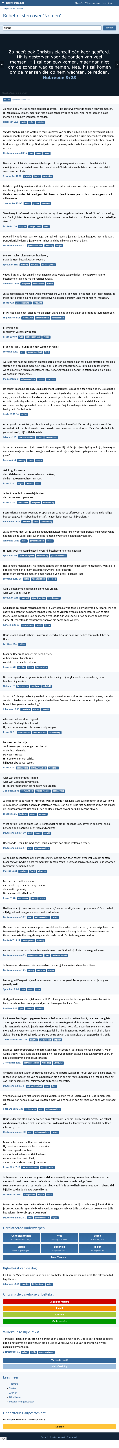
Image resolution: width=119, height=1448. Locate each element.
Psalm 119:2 (9, 483)
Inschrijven (107, 3)
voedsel (30, 1009)
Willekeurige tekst (92, 3)
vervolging (47, 176)
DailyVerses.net (9, 9)
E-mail (59, 1308)
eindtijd (33, 1040)
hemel (37, 833)
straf (36, 522)
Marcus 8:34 (9, 460)
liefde (27, 204)
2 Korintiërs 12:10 (12, 176)
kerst (46, 227)
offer (31, 122)
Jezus (30, 461)
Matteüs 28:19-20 (12, 1194)
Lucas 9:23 (8, 303)
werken (40, 1009)
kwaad (50, 284)
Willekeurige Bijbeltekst (21, 1332)
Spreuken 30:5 (10, 598)
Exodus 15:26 (10, 814)
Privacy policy (72, 1437)
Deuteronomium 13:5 (14, 970)
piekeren (42, 871)
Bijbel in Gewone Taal (21, 100)
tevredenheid (58, 318)
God (47, 352)
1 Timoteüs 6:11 (11, 1352)
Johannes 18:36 (11, 709)
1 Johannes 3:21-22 (13, 1109)
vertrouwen (28, 318)
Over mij (44, 1437)
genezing (42, 814)
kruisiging (38, 303)
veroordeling (46, 522)
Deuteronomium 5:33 (14, 245)
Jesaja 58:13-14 (11, 414)
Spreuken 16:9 (10, 265)
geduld (36, 204)
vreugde (27, 176)
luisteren (51, 379)
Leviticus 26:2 (10, 644)
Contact (61, 1437)
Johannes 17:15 (11, 284)
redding (40, 122)
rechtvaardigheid (27, 556)
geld (21, 1009)
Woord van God (38, 598)
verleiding (46, 1063)
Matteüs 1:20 (10, 226)
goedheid (35, 686)
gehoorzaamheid (35, 246)
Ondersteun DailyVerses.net (24, 1413)
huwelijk (34, 265)
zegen (38, 153)
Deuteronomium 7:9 (13, 1086)
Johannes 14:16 (11, 1284)
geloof (25, 1352)
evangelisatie (29, 1195)
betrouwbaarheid (26, 438)
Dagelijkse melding (59, 1302)
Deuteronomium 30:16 (15, 153)
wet (31, 153)
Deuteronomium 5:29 (14, 917)
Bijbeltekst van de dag (20, 1268)
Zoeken (20, 9)
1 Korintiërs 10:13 (12, 1063)
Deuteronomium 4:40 (14, 1132)
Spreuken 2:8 (10, 556)
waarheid (25, 598)
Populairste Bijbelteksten (21, 1402)
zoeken (29, 484)
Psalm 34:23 (9, 667)
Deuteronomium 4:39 (14, 833)
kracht (37, 176)
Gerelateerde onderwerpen (24, 1228)
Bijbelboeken (15, 1397)
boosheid (46, 204)
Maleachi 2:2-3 (10, 379)
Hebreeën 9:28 (10, 122)
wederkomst (45, 1040)
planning (24, 265)
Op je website (59, 1321)
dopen (41, 1195)
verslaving (58, 1063)
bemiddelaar (38, 284)
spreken (23, 871)
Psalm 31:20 (9, 898)
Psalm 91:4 (8, 768)
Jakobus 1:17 (9, 437)
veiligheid (26, 284)
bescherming (48, 503)
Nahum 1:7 (9, 686)
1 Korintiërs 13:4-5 (12, 203)
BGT (6, 100)
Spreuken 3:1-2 (11, 989)
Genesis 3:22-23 (11, 625)
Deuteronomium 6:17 (14, 848)
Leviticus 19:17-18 (12, 579)
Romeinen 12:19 (11, 521)
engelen (22, 227)
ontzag (31, 971)
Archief (13, 1393)
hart (38, 484)
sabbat (24, 414)
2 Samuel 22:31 (11, 791)
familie (50, 1168)
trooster (25, 1284)
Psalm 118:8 (9, 503)
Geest (32, 871)
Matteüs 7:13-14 (11, 940)
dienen (36, 710)
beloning (49, 246)
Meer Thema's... (59, 1257)
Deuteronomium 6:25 (14, 955)
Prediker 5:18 (10, 1008)
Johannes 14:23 (11, 541)
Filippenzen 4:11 (11, 318)
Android (59, 1315)
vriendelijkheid (38, 579)
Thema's (78, 3)
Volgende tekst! (59, 1360)
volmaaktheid (51, 438)
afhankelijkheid (48, 265)
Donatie (59, 1427)
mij (10, 1419)
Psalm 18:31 (9, 732)
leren (49, 1195)
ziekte (32, 814)
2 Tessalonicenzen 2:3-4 (15, 1039)
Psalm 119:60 (10, 337)
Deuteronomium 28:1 (14, 1218)
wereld (46, 710)
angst (34, 898)
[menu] (116, 4)
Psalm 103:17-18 (11, 1167)
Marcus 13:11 (10, 871)
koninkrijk (26, 710)
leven (47, 153)
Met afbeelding (59, 1366)
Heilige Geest (35, 227)
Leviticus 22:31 (10, 352)
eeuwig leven (27, 625)
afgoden (57, 1040)
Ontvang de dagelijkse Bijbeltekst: (29, 1294)
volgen (59, 246)
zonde (23, 122)
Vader (39, 438)
